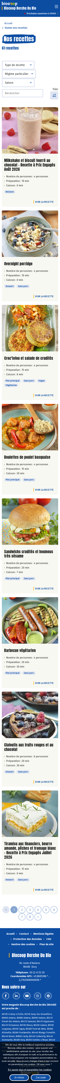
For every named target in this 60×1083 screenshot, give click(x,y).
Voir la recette (44, 201)
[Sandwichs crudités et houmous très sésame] (30, 521)
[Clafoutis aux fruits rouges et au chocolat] (30, 715)
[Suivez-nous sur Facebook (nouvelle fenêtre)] (6, 996)
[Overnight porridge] (30, 233)
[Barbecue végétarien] (30, 620)
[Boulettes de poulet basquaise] (30, 427)
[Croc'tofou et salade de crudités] (30, 328)
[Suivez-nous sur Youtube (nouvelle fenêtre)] (27, 996)
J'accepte (41, 1077)
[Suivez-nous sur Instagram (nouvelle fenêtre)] (37, 996)
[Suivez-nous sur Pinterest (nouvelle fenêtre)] (48, 996)
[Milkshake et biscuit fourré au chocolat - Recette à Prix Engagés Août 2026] (30, 130)
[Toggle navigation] (56, 7)
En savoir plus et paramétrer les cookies (30, 1069)
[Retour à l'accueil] (9, 4)
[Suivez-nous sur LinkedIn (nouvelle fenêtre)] (16, 996)
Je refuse (19, 1077)
